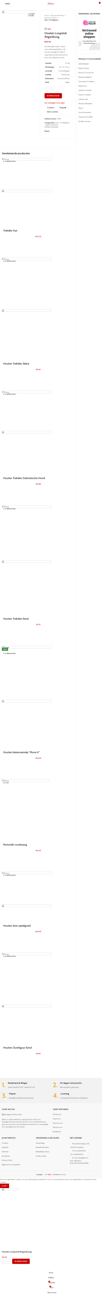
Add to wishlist (52, 112)
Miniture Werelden (58, 15)
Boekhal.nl (57, 1132)
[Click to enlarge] (6, 134)
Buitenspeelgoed (85, 77)
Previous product (46, 23)
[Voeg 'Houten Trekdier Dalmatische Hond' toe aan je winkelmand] (6, 495)
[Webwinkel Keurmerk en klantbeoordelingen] (89, 34)
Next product (51, 23)
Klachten (5, 1152)
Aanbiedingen (83, 64)
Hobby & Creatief (85, 90)
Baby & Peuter (83, 68)
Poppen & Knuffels (85, 117)
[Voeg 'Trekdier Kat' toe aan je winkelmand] (6, 247)
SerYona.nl (57, 1114)
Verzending (40, 1143)
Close (6, 159)
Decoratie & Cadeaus (86, 81)
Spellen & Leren (84, 121)
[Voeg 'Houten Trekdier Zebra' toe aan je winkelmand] (6, 380)
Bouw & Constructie (86, 72)
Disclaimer (6, 1156)
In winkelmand (53, 96)
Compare (50, 107)
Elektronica (82, 86)
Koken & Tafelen (84, 95)
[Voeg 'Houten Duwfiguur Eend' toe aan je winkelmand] (6, 1064)
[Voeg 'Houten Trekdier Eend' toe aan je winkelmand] (6, 635)
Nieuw (80, 108)
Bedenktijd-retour (42, 1152)
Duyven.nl (56, 1119)
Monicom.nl (57, 1127)
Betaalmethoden (42, 1147)
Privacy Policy (7, 1160)
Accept (4, 1186)
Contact (5, 1143)
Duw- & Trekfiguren (51, 20)
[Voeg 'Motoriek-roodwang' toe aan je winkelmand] (6, 861)
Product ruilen (41, 1156)
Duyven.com (58, 1123)
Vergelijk (62, 107)
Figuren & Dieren (51, 18)
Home (47, 15)
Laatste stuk (83, 99)
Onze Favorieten (84, 112)
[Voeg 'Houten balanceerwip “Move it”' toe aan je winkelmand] (6, 769)
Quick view (6, 253)
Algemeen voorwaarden (11, 1164)
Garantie (5, 1147)
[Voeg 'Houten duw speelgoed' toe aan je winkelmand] (6, 942)
